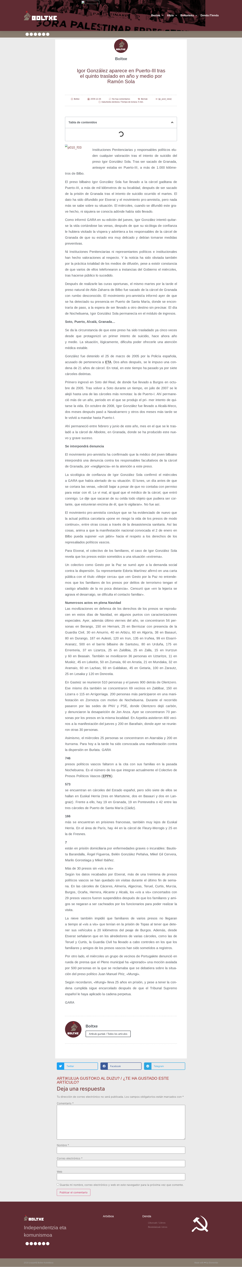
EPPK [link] (107, 776)
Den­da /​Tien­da (210, 15)
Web (59, 1171)
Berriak (155, 15)
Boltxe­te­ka (187, 15)
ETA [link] (108, 362)
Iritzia (170, 15)
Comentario (65, 1103)
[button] (172, 122)
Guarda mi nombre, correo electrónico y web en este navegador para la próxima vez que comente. (121, 1184)
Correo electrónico (69, 1158)
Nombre (63, 1145)
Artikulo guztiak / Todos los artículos (108, 1033)
